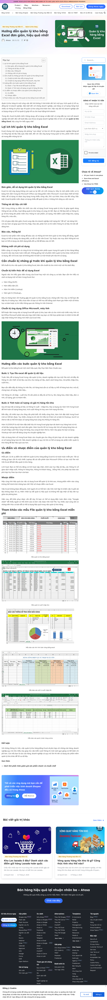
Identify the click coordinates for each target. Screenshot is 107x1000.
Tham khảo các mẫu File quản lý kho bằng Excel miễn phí (24, 98)
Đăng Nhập (27, 8)
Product (17, 5)
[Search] (104, 13)
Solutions (35, 5)
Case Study (99, 13)
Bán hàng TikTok (60, 13)
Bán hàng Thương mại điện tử (41, 13)
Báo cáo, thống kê (14, 71)
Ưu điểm (11, 93)
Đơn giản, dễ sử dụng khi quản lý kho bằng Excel (25, 66)
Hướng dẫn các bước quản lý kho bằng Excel (20, 83)
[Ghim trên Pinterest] (27, 40)
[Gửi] (84, 60)
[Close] (105, 986)
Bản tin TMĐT (73, 13)
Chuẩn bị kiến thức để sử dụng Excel (20, 78)
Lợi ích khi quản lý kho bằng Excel (16, 63)
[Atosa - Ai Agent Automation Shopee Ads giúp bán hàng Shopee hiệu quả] (6, 6)
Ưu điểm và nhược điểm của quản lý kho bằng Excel (22, 90)
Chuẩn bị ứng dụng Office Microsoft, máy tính (24, 81)
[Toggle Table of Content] (42, 60)
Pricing (18, 8)
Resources (46, 5)
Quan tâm (95, 93)
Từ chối (86, 994)
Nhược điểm (12, 95)
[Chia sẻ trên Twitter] (24, 40)
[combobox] (93, 128)
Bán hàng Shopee (22, 13)
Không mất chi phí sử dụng (17, 73)
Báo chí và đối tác (86, 13)
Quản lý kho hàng (31, 27)
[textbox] (93, 128)
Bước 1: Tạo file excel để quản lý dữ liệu (21, 86)
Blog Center (6, 13)
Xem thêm (97, 820)
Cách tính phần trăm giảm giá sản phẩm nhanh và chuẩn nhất (30, 766)
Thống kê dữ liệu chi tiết (16, 68)
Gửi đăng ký (93, 161)
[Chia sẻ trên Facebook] (22, 40)
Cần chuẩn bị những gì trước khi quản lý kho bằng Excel (23, 76)
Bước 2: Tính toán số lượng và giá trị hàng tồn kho (25, 88)
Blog (26, 5)
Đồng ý (98, 994)
